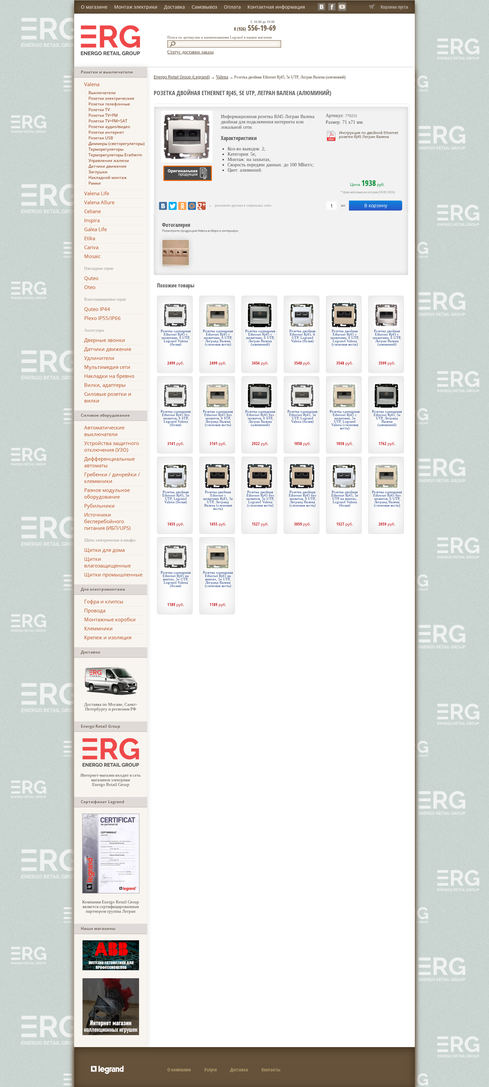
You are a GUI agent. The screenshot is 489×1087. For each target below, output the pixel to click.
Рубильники (99, 505)
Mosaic (92, 256)
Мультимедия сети (107, 367)
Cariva (91, 247)
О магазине (94, 7)
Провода (94, 610)
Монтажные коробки (110, 619)
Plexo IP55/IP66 (102, 318)
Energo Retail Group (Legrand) (182, 77)
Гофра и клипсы (103, 601)
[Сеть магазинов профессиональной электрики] (110, 765)
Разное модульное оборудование (107, 493)
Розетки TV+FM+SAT (107, 121)
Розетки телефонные (109, 104)
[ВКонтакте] (163, 206)
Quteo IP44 (97, 309)
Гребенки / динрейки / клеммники (112, 477)
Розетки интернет (106, 132)
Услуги (210, 1069)
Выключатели (102, 92)
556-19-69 (255, 28)
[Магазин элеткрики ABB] (110, 968)
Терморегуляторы (105, 149)
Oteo (89, 287)
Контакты (270, 1069)
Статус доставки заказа (190, 52)
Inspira (92, 220)
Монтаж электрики (135, 7)
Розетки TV (99, 109)
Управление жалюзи (108, 160)
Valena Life (96, 193)
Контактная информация (276, 7)
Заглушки (97, 172)
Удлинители (99, 358)
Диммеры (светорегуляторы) (116, 143)
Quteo (91, 278)
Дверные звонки (104, 340)
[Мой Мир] (192, 206)
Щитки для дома (104, 549)
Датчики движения (107, 166)
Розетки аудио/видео (109, 126)
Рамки (94, 183)
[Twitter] (173, 206)
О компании (179, 1069)
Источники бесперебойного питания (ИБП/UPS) (107, 521)
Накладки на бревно (109, 376)
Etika (89, 238)
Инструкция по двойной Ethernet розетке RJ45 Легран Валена (368, 134)
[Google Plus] (202, 206)
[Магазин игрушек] (110, 1033)
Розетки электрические (111, 98)
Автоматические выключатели (104, 430)
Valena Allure (99, 202)
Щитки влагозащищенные (107, 562)
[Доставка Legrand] (110, 694)
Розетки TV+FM (103, 115)
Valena (91, 84)
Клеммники (98, 628)
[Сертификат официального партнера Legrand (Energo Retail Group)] (110, 891)
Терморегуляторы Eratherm (115, 155)
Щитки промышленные (113, 574)
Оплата (232, 7)
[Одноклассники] (182, 206)
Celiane (92, 211)
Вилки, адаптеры (105, 385)
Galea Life (95, 229)
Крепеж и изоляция (107, 637)
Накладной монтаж (107, 177)
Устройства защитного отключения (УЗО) (111, 446)
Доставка (174, 7)
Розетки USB (100, 138)
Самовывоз (204, 7)
